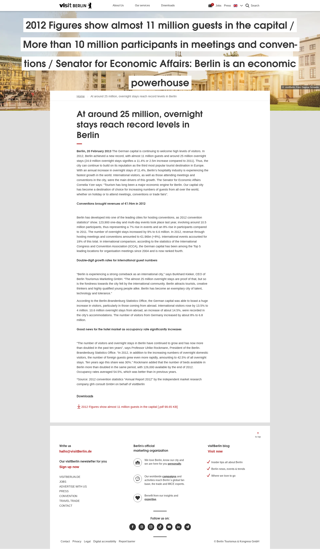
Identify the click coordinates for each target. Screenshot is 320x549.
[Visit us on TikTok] (160, 527)
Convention (68, 496)
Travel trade (69, 501)
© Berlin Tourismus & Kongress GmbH (236, 541)
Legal (87, 541)
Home (81, 96)
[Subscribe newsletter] (187, 527)
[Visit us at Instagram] (151, 527)
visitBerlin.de (69, 477)
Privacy (76, 541)
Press (227, 5)
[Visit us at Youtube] (169, 527)
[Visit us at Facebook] (132, 527)
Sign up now (69, 467)
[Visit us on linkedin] (178, 527)
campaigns (169, 476)
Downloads (168, 5)
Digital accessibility (104, 541)
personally (174, 463)
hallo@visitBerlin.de (75, 451)
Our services (142, 5)
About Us (118, 5)
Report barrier (127, 541)
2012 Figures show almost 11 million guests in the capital (129, 406)
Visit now (215, 451)
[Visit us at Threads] (141, 527)
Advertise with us (73, 486)
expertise (150, 499)
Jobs (218, 5)
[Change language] (238, 5)
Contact (65, 505)
